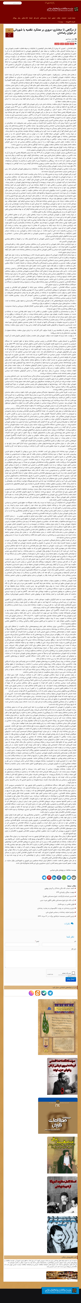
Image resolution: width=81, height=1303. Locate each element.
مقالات (58, 18)
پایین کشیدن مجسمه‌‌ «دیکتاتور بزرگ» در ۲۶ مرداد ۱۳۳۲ (56, 916)
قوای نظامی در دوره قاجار (66, 904)
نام (75, 941)
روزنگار (14, 18)
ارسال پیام (70, 979)
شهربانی (57, 44)
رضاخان (72, 44)
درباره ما (60, 22)
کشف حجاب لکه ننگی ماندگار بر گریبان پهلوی (59, 888)
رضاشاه (66, 44)
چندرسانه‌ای (43, 18)
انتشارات (64, 18)
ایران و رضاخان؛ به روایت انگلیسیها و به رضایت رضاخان (56, 908)
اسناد (49, 18)
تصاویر (53, 18)
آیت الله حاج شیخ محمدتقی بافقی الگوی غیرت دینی (57, 900)
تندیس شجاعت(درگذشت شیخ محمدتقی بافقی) (58, 896)
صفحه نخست (71, 18)
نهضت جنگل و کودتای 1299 (65, 892)
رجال (19, 18)
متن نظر (73, 949)
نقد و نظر (36, 18)
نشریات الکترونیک (70, 22)
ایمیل (37, 941)
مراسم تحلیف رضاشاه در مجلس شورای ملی (60, 912)
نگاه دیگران (25, 18)
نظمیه (62, 44)
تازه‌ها (30, 18)
